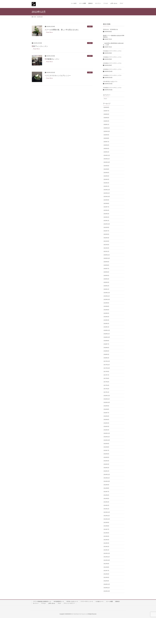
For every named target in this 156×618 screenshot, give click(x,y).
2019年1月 (106, 327)
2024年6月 (106, 172)
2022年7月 (106, 230)
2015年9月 (106, 443)
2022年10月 (107, 224)
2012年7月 (106, 570)
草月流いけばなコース (72, 601)
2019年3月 (106, 320)
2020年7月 (106, 268)
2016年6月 (106, 416)
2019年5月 (106, 313)
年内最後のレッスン (52, 59)
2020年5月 (106, 275)
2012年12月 (107, 553)
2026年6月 (106, 114)
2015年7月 (106, 450)
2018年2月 (106, 357)
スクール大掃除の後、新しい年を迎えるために (62, 30)
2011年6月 (106, 580)
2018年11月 (107, 333)
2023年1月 (106, 220)
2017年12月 (107, 361)
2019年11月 (107, 296)
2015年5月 (106, 457)
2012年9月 (106, 563)
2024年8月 (106, 169)
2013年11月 (107, 515)
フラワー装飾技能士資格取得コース (42, 601)
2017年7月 (106, 375)
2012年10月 (107, 560)
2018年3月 (106, 354)
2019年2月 (106, 323)
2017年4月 (106, 385)
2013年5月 (106, 536)
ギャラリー (36, 603)
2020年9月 (106, 261)
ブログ (89, 26)
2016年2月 (106, 430)
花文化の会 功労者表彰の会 (110, 29)
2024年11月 (107, 158)
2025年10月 (107, 131)
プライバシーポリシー (69, 603)
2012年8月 (106, 567)
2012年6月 (106, 574)
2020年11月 (107, 255)
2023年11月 (107, 193)
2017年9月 (106, 371)
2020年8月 (106, 265)
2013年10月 (107, 519)
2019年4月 (106, 316)
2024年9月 (106, 165)
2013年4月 (106, 539)
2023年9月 (106, 200)
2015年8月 (106, 447)
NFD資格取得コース (59, 601)
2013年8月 (106, 526)
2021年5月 (106, 244)
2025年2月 (106, 152)
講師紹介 (117, 601)
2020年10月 (107, 258)
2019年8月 (106, 306)
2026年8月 (106, 107)
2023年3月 (106, 213)
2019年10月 (107, 299)
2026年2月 (106, 121)
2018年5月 (106, 351)
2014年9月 (106, 484)
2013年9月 (106, 522)
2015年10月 (107, 440)
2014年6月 (106, 495)
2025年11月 (107, 128)
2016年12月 (107, 395)
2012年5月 (106, 577)
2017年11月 (107, 364)
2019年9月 (106, 303)
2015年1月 (106, 471)
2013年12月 (107, 512)
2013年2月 (106, 546)
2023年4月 (106, 210)
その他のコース (99, 601)
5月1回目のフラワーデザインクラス (112, 51)
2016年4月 (106, 423)
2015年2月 (106, 467)
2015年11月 (107, 436)
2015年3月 (106, 464)
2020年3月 (106, 282)
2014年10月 (107, 481)
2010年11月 (107, 587)
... (45, 32)
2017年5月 (106, 381)
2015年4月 (106, 460)
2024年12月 (107, 155)
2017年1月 (106, 392)
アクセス (43, 603)
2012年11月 (107, 556)
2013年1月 (106, 550)
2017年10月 (107, 368)
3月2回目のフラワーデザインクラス (112, 69)
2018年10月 (107, 337)
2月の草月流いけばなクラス (110, 81)
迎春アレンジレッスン (40, 46)
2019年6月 (106, 309)
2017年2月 (106, 388)
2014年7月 (106, 491)
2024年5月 (106, 176)
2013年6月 (106, 532)
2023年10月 (107, 196)
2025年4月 (106, 148)
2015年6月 (106, 453)
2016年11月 (107, 399)
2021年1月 (106, 251)
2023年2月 (106, 217)
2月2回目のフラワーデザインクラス (112, 87)
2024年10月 (107, 162)
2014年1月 (106, 508)
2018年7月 (106, 344)
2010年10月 (107, 591)
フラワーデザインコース (86, 601)
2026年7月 (106, 110)
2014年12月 (107, 474)
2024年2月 (106, 182)
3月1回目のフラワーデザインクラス (112, 75)
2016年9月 (106, 405)
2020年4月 (106, 279)
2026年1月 (106, 124)
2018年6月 (106, 347)
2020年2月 (106, 285)
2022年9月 (106, 227)
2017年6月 (106, 378)
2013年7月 (106, 529)
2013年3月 (106, 543)
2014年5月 (106, 498)
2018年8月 (106, 340)
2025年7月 (106, 141)
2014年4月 (106, 502)
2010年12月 (107, 584)
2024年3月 (106, 179)
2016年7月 (106, 412)
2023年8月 (106, 203)
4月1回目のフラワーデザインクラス (112, 63)
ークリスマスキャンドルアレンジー (58, 75)
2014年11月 (107, 478)
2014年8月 (106, 488)
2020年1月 (106, 289)
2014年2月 (106, 505)
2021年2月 (106, 248)
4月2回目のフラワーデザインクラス (112, 57)
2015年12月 (107, 433)
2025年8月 (106, 138)
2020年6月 (106, 272)
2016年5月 (106, 419)
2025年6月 (106, 145)
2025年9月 (106, 134)
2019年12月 (107, 292)
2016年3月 (106, 426)
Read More (49, 32)
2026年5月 (106, 117)
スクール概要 (109, 601)
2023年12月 (107, 189)
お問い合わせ (51, 603)
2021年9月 (106, 241)
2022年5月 (106, 234)
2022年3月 (106, 237)
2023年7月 (106, 207)
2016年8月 (106, 409)
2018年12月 (107, 330)
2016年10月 (107, 402)
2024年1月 (106, 186)
